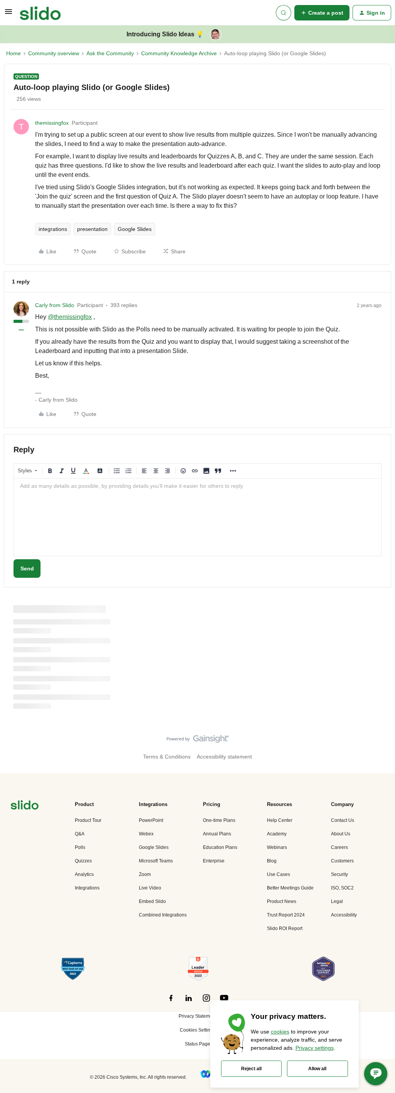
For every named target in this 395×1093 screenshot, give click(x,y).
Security (339, 874)
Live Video (150, 888)
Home (13, 53)
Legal (337, 901)
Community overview (53, 53)
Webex (146, 834)
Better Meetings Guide (290, 888)
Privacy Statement (197, 1016)
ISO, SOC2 (342, 888)
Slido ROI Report (284, 928)
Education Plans (220, 847)
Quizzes (83, 861)
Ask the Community (110, 53)
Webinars (277, 847)
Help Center (279, 820)
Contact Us (342, 820)
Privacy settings (314, 1048)
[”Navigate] (25, 806)
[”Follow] (171, 1002)
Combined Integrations (163, 915)
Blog (272, 861)
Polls (80, 847)
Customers (342, 861)
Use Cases (278, 874)
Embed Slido (152, 901)
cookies (280, 1032)
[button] (8, 14)
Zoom (145, 874)
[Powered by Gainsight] (198, 741)
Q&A (79, 834)
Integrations (87, 888)
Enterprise (214, 861)
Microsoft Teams (156, 861)
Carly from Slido (54, 305)
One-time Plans (219, 820)
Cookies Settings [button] (197, 1030)
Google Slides (135, 229)
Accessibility (344, 915)
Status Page (197, 1044)
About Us (340, 834)
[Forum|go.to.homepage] (40, 12)
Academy (277, 834)
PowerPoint (151, 820)
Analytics (84, 874)
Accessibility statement (224, 757)
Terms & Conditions (167, 757)
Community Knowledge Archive (179, 53)
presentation (92, 229)
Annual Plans (217, 834)
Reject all (251, 1068)
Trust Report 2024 (286, 915)
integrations (53, 229)
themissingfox (52, 123)
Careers (339, 847)
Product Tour (88, 820)
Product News (281, 901)
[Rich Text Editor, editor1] (197, 517)
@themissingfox (70, 317)
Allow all (317, 1068)
